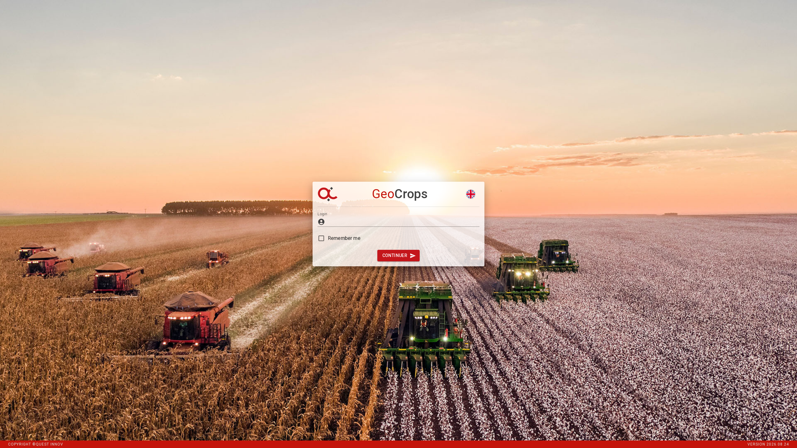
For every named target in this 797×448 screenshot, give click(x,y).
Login (322, 214)
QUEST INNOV (49, 444)
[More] (470, 194)
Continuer (395, 255)
